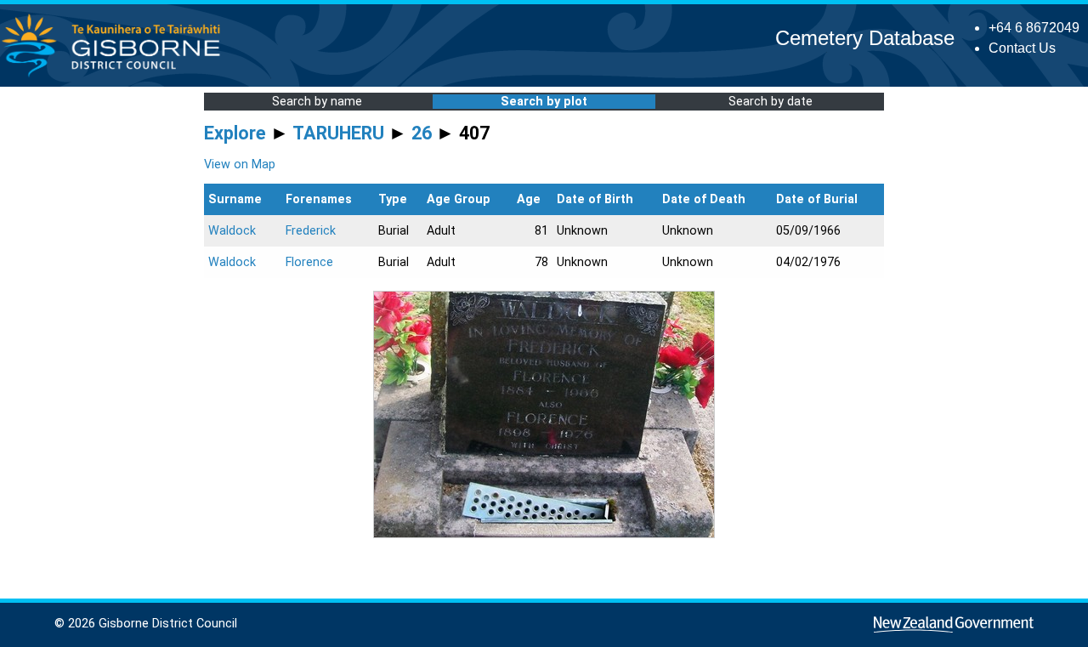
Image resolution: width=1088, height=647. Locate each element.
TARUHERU (338, 133)
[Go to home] (116, 76)
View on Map (239, 164)
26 (421, 133)
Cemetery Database (865, 37)
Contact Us (1022, 48)
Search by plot (544, 101)
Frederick (311, 231)
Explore (235, 133)
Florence (309, 262)
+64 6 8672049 (1034, 27)
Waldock (232, 231)
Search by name (317, 101)
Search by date (770, 101)
